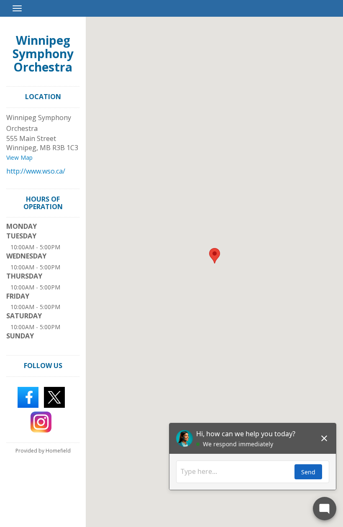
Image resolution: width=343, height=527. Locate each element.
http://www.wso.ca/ (35, 171)
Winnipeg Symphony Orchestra (43, 53)
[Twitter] (54, 396)
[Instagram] (41, 421)
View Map (19, 157)
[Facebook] (28, 396)
